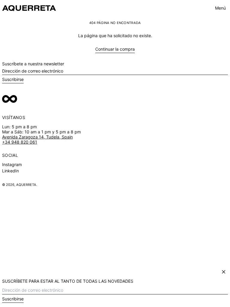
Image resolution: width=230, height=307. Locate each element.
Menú (220, 7)
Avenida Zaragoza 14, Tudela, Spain (37, 136)
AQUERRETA (26, 185)
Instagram (12, 164)
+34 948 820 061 (19, 142)
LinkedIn (10, 170)
